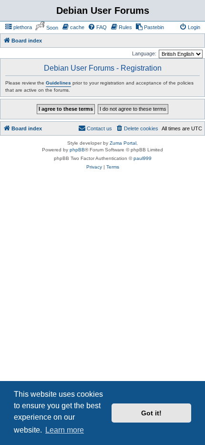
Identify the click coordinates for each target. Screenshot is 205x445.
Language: (144, 53)
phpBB (77, 149)
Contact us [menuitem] (99, 128)
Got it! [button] (151, 413)
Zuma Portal (123, 143)
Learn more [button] (64, 430)
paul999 (142, 158)
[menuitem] (18, 27)
